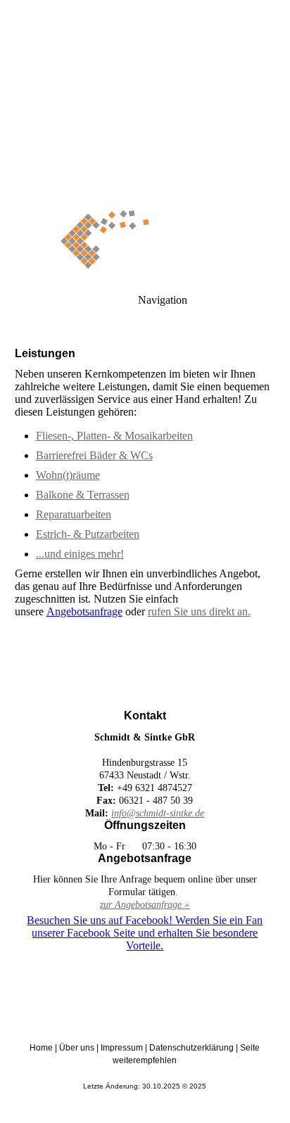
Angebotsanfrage (84, 611)
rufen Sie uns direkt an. (199, 611)
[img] (145, 98)
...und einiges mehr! (80, 554)
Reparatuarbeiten (73, 514)
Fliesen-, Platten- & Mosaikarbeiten (114, 436)
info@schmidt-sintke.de (157, 813)
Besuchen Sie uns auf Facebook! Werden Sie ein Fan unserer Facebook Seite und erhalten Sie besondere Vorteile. (145, 932)
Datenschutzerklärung (191, 1048)
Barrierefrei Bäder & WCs (94, 455)
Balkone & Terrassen (83, 495)
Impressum (122, 1048)
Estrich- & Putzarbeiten (87, 534)
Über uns (76, 1048)
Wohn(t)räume (68, 475)
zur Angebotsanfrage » (144, 904)
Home (41, 1048)
